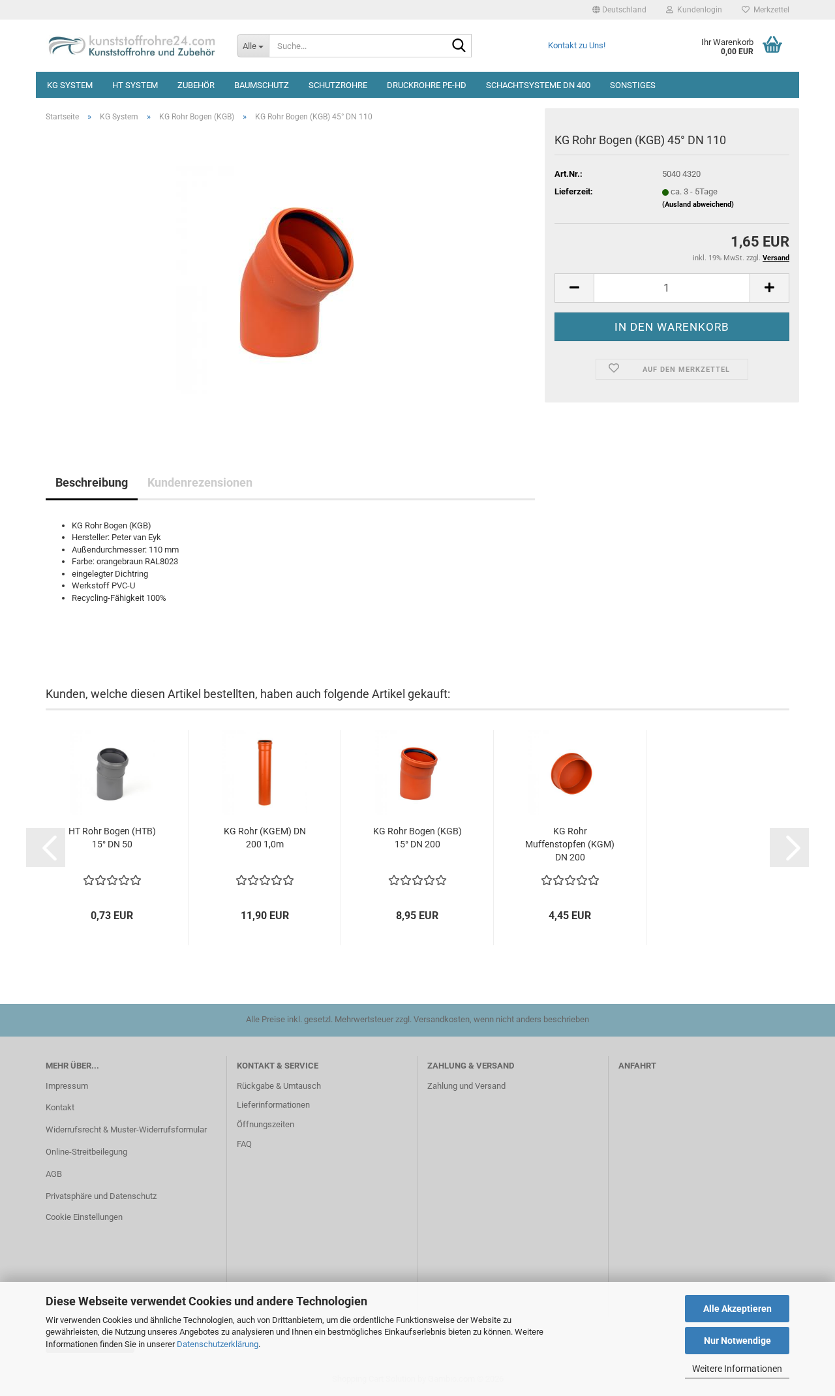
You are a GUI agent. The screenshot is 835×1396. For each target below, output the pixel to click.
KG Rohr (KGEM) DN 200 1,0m (265, 837)
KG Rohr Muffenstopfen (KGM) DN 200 (570, 844)
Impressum (67, 1086)
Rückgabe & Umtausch (279, 1086)
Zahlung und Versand (466, 1086)
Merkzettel (769, 9)
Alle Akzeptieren (737, 1308)
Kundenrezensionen (199, 482)
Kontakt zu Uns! (576, 45)
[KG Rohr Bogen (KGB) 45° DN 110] (290, 279)
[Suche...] (459, 46)
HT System (135, 85)
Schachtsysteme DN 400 (538, 85)
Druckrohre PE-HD (426, 85)
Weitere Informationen (737, 1368)
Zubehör (196, 85)
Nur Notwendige (737, 1340)
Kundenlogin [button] (697, 9)
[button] (619, 10)
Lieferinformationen (273, 1105)
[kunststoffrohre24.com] (131, 46)
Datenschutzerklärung (217, 1344)
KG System (70, 85)
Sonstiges (633, 85)
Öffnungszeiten (265, 1124)
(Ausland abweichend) (698, 204)
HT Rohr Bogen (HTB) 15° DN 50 (112, 837)
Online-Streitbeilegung (86, 1152)
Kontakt (60, 1107)
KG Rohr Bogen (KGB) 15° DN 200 (417, 837)
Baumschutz (261, 85)
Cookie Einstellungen (84, 1217)
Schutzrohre (338, 85)
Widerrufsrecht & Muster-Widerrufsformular (126, 1129)
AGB (54, 1174)
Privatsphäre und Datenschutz (101, 1196)
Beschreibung (91, 482)
